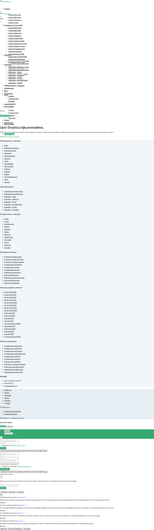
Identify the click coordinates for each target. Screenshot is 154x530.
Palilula (6, 232)
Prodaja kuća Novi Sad (16, 62)
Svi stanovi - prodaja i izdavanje (14, 364)
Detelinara (7, 153)
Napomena (21, 505)
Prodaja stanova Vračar (12, 359)
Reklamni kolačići (8, 521)
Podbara (7, 169)
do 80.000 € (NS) (10, 300)
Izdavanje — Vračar (15, 83)
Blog (6, 95)
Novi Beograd (9, 224)
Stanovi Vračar (13, 46)
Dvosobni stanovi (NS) (16, 54)
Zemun (6, 221)
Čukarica (7, 229)
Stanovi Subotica (14, 20)
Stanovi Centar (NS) (15, 25)
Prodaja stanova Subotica (13, 351)
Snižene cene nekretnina (12, 272)
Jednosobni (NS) (9, 316)
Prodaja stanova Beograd (13, 346)
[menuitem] (6, 120)
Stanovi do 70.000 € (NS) (17, 57)
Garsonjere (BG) (9, 326)
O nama (11, 110)
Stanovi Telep (13, 23)
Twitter (6, 393)
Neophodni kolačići (9, 497)
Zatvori (9, 426)
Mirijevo (6, 227)
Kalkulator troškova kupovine (14, 278)
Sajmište (7, 172)
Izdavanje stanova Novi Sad (18, 67)
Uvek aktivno (21, 497)
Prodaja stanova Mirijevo (12, 362)
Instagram (7, 395)
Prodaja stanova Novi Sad (13, 348)
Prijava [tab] (7, 431)
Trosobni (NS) (9, 321)
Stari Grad (7, 240)
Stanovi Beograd (14, 17)
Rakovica (7, 234)
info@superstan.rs (10, 386)
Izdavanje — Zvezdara (16, 85)
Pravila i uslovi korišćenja (12, 411)
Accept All (20, 492)
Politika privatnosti (10, 414)
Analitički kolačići (8, 513)
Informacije (8, 93)
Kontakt (11, 115)
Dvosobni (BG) (9, 331)
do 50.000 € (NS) (10, 292)
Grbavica (7, 158)
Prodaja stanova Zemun (12, 356)
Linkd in (6, 398)
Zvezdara (7, 248)
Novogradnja (9, 124)
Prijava (3, 448)
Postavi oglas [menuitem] (9, 134)
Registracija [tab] (8, 433)
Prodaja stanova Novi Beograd (14, 354)
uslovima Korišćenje (24, 466)
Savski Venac (8, 237)
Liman (6, 161)
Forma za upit (13, 113)
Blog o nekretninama (11, 275)
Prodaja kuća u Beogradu (12, 257)
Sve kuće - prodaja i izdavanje (14, 262)
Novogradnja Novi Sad (12, 280)
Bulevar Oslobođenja (11, 148)
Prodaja (7, 9)
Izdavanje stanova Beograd (18, 63)
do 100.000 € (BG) (10, 310)
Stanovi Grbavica (14, 41)
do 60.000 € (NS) (10, 295)
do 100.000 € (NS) (10, 303)
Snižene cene (9, 88)
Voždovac (7, 245)
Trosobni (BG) (9, 334)
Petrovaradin (8, 166)
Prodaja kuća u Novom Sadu (13, 259)
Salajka (6, 174)
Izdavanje (7, 55)
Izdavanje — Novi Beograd (18, 80)
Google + (7, 400)
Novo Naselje (8, 164)
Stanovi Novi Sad (14, 15)
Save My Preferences (15, 529)
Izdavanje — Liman (15, 78)
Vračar (6, 219)
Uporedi (3, 426)
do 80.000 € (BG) (10, 308)
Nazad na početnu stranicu (9, 136)
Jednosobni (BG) (10, 329)
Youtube (7, 403)
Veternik (7, 182)
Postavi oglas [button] (5, 116)
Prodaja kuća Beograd (16, 59)
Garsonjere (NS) (9, 313)
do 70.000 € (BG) (10, 305)
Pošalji (3, 488)
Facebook (7, 390)
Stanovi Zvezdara (14, 49)
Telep (6, 179)
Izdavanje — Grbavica (16, 75)
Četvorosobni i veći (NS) (12, 324)
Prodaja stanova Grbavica (13, 265)
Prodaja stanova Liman (12, 270)
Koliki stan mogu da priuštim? (14, 367)
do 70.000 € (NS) (10, 297)
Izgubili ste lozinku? (18, 445)
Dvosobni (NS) (9, 318)
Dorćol (6, 242)
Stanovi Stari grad (15, 51)
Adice (6, 145)
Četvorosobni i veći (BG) (12, 337)
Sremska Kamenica (10, 177)
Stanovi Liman (13, 44)
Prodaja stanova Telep (11, 267)
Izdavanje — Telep (15, 72)
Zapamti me (6, 445)
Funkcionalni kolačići (9, 505)
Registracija (5, 469)
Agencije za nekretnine (11, 283)
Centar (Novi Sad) (10, 151)
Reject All (12, 492)
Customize (4, 492)
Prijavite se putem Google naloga (36, 451)
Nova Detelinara (9, 156)
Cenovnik (11, 118)
